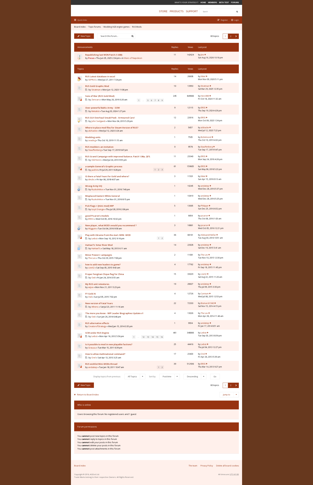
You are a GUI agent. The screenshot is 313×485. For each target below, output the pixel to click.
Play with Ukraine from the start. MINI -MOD (108, 235)
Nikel (203, 76)
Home (203, 2)
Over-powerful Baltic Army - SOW (102, 107)
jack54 (94, 169)
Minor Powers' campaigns (98, 254)
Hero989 (205, 96)
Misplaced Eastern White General (102, 195)
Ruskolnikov (97, 189)
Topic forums (94, 26)
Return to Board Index (88, 394)
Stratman (96, 89)
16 (162, 337)
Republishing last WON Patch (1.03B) (103, 54)
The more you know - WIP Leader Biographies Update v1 (114, 313)
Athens (94, 306)
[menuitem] (235, 20)
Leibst (94, 238)
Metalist (95, 111)
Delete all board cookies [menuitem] (227, 465)
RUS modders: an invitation (99, 146)
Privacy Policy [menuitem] (207, 465)
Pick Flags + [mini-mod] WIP (99, 205)
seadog (92, 140)
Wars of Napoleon (133, 58)
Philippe (204, 205)
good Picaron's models (97, 215)
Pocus (91, 58)
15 (157, 337)
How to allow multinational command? (105, 354)
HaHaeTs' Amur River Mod (99, 244)
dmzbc (91, 179)
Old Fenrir (96, 159)
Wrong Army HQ (93, 185)
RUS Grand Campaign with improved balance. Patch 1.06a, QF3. (117, 156)
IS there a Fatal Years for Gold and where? (107, 176)
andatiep (205, 185)
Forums (235, 2)
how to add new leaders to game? (103, 264)
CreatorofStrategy (97, 326)
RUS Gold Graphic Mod (97, 86)
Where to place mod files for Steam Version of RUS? (111, 127)
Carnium (205, 293)
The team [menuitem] (193, 465)
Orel (93, 357)
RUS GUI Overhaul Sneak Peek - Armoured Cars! (110, 117)
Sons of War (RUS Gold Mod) (99, 96)
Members (212, 2)
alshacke (92, 130)
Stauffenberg (94, 149)
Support (192, 11)
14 (153, 337)
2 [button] (230, 36)
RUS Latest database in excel (100, 76)
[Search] (237, 11)
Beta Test (224, 2)
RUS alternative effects (97, 323)
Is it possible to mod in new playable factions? (108, 344)
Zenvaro (95, 99)
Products (177, 11)
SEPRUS (92, 79)
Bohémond (206, 137)
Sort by (160, 376)
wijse (90, 287)
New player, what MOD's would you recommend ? (111, 225)
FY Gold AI (90, 293)
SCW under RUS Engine (97, 332)
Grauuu (92, 347)
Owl (93, 277)
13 (148, 337)
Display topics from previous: (115, 376)
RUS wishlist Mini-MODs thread (101, 363)
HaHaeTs (96, 248)
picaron (204, 215)
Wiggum (92, 228)
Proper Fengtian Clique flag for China (104, 274)
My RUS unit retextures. (97, 284)
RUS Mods (137, 26)
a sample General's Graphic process (103, 166)
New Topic (85, 36)
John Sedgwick (98, 121)
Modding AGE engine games (116, 26)
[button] (236, 36)
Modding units (92, 137)
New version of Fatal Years (99, 303)
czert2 (91, 267)
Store (163, 11)
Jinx (202, 54)
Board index (80, 26)
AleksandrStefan (208, 235)
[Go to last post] (205, 55)
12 (143, 337)
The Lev (92, 258)
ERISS (203, 107)
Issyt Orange (97, 209)
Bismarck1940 (207, 303)
